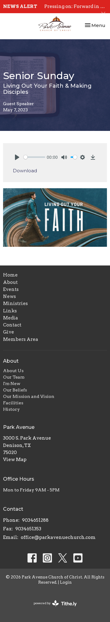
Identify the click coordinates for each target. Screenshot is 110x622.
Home (10, 275)
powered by (52, 608)
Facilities (13, 402)
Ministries (15, 303)
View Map (15, 459)
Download (25, 171)
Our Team (13, 377)
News (9, 296)
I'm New (11, 383)
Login (66, 582)
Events (11, 289)
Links (10, 311)
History (11, 409)
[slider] (34, 157)
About (10, 282)
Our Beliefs (15, 389)
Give (8, 332)
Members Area (20, 339)
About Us (13, 370)
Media (10, 318)
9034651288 (35, 520)
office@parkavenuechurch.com (58, 537)
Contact (12, 325)
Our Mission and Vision (28, 396)
